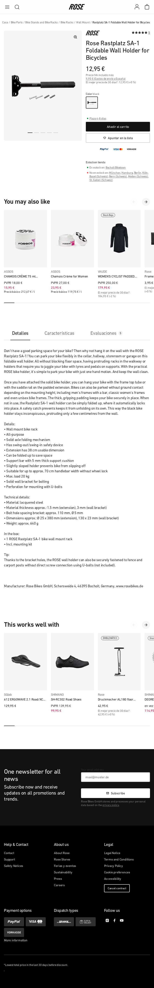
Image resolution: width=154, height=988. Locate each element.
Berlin (137, 172)
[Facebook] (114, 920)
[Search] (17, 7)
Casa (5, 22)
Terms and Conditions (119, 859)
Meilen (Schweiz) (138, 176)
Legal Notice (112, 853)
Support (9, 859)
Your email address (92, 769)
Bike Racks (67, 22)
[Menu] (7, 7)
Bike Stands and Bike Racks (41, 22)
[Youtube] (122, 920)
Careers (59, 885)
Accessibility (112, 878)
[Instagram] (107, 920)
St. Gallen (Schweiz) (101, 180)
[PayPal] (14, 921)
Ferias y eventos (65, 866)
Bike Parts (17, 22)
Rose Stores (62, 859)
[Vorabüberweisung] (14, 932)
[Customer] (139, 7)
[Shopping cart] (147, 7)
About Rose (61, 853)
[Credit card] (36, 921)
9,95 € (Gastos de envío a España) (106, 78)
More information (15, 940)
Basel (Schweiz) (98, 176)
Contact (9, 853)
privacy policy (110, 805)
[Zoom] (75, 37)
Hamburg (127, 172)
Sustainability (63, 872)
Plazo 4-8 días (97, 118)
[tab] (20, 333)
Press (58, 878)
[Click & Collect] (86, 921)
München (114, 172)
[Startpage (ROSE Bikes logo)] (77, 7)
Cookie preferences (117, 872)
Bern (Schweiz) (118, 176)
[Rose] (93, 33)
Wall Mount (83, 22)
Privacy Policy (113, 866)
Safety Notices (13, 866)
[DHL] (64, 921)
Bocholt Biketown (116, 167)
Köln (145, 172)
